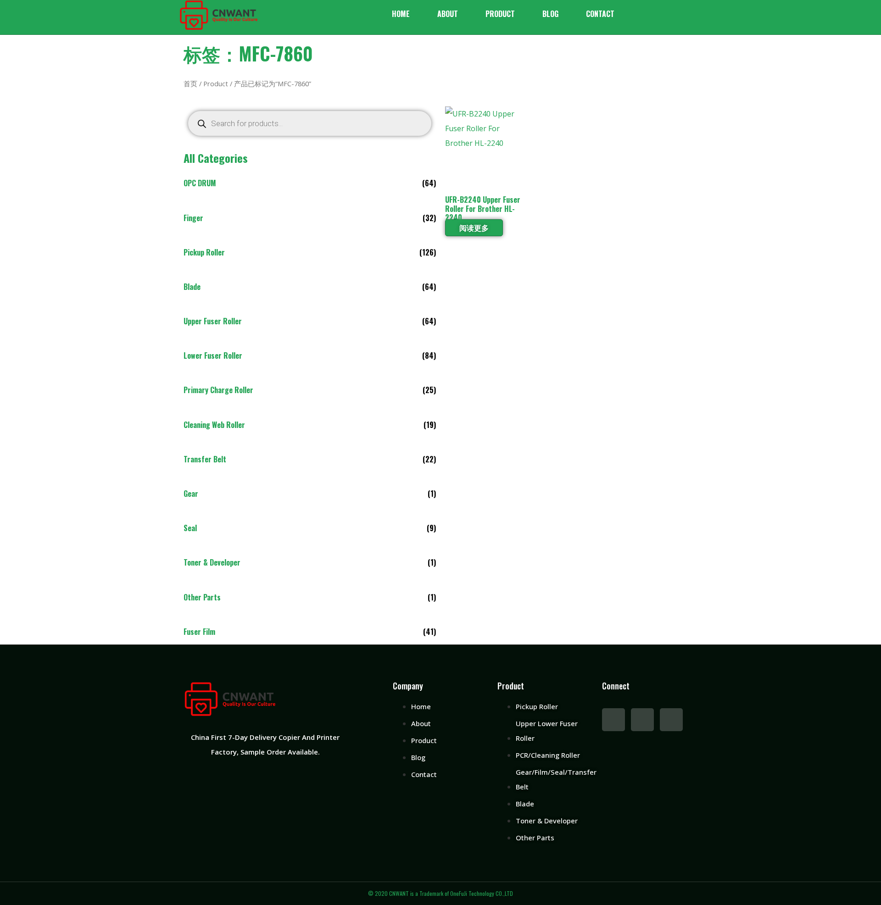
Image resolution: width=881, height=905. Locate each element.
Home (401, 13)
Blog (550, 13)
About (447, 13)
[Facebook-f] (613, 719)
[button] (636, 17)
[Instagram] (671, 719)
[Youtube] (642, 719)
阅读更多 (474, 227)
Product (500, 13)
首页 (190, 83)
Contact (600, 13)
